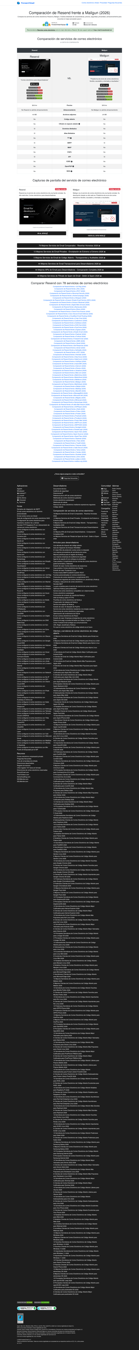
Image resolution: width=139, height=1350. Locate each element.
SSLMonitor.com (22, 781)
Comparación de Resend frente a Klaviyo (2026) (69, 368)
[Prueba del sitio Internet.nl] (34, 90)
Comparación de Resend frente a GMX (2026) (69, 341)
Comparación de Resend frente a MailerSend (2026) (69, 377)
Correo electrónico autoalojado (63, 500)
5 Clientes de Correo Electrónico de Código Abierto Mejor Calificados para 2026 (72, 676)
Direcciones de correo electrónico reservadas (32, 770)
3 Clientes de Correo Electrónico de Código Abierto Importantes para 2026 (76, 875)
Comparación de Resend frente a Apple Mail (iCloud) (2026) (69, 305)
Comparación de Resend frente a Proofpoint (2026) (69, 418)
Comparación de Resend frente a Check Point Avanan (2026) (69, 311)
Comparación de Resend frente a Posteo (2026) (70, 413)
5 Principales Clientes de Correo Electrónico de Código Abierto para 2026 (76, 685)
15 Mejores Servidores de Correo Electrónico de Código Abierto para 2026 (76, 726)
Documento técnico (59, 489)
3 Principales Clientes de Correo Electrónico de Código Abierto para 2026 (76, 812)
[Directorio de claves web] (71, 171)
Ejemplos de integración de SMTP (28, 509)
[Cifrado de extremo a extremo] (72, 161)
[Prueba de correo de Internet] (46, 1308)
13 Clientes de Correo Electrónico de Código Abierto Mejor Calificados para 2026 (73, 803)
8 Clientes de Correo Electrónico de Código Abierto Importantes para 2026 (76, 1002)
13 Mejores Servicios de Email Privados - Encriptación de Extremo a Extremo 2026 (69, 251)
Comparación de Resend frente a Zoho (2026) (69, 457)
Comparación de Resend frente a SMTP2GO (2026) (69, 425)
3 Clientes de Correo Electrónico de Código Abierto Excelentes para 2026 (76, 1211)
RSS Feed (107, 504)
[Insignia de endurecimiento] (20, 1318)
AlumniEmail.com (23, 772)
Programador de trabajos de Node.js (65, 602)
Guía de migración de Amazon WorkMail (66, 548)
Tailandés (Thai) (115, 559)
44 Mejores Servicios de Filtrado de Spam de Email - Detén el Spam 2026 (68, 275)
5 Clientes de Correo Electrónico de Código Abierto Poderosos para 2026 (76, 1138)
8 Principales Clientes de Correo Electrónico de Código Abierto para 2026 (76, 1030)
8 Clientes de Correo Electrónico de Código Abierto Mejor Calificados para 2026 (72, 785)
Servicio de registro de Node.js (63, 604)
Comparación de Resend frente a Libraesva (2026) (70, 370)
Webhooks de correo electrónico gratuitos (67, 498)
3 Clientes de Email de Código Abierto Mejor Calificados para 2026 (74, 657)
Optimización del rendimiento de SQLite (66, 613)
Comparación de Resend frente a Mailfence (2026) (69, 379)
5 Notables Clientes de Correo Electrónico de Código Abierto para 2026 (75, 1220)
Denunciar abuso (104, 530)
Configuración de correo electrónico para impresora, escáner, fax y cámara (30, 521)
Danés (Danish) (117, 496)
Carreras (104, 536)
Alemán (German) (115, 513)
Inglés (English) (117, 502)
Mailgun (104, 55)
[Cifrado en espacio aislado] (79, 124)
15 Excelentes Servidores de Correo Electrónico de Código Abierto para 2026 (75, 698)
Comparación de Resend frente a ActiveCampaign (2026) (69, 295)
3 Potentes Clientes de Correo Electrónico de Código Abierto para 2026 (75, 1266)
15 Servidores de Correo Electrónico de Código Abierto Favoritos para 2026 (75, 735)
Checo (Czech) (116, 494)
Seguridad (104, 518)
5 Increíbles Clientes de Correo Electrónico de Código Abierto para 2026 (75, 1229)
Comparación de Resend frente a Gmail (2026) (69, 348)
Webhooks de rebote (60, 502)
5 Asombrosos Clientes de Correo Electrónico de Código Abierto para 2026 (75, 975)
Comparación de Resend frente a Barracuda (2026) (69, 307)
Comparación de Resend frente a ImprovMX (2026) (69, 364)
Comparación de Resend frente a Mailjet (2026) (69, 386)
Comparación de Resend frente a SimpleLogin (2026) (69, 429)
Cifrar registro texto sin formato (29, 768)
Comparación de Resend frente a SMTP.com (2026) (69, 423)
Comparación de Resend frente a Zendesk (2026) (69, 454)
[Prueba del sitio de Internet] (26, 1308)
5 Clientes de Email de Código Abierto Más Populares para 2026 (75, 667)
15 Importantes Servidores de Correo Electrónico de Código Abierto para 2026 (76, 744)
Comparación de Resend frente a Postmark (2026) (69, 416)
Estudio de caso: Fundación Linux (64, 570)
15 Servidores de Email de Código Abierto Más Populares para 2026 (74, 662)
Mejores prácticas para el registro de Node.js (68, 554)
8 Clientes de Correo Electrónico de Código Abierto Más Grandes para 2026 (75, 1111)
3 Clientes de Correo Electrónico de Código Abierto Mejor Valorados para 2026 (76, 1166)
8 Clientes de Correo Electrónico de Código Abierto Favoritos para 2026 (75, 739)
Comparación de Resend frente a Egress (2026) (70, 329)
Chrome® (22, 500)
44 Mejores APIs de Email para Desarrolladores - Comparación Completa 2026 (68, 269)
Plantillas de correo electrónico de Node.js (67, 600)
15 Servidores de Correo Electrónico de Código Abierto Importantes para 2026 (76, 871)
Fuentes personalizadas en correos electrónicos (69, 575)
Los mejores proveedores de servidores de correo (70, 552)
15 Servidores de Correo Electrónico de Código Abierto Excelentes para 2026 (75, 1079)
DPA (102, 527)
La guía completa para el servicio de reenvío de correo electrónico (75, 586)
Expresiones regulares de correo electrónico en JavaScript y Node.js (76, 579)
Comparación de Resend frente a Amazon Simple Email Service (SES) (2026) (69, 300)
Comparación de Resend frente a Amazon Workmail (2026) (69, 302)
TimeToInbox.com (23, 774)
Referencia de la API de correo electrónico (67, 495)
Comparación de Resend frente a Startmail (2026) (69, 438)
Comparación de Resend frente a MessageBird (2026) (69, 393)
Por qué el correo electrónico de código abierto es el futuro (72, 627)
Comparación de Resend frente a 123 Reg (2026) (69, 286)
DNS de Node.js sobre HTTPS (63, 597)
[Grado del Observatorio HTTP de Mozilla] (34, 95)
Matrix (105, 500)
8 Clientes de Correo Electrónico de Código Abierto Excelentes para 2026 (76, 1084)
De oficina (22, 498)
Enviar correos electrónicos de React (65, 616)
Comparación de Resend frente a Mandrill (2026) (69, 391)
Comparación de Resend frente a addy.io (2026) (69, 459)
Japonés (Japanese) (115, 531)
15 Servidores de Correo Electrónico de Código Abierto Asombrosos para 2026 (76, 1098)
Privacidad (103, 3)
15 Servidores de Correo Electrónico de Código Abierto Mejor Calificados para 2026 (73, 671)
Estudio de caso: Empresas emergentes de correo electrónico (73, 618)
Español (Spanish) (115, 551)
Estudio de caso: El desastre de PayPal (66, 607)
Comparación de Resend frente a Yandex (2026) (69, 452)
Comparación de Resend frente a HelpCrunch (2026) (69, 359)
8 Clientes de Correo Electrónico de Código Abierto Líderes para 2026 (75, 1066)
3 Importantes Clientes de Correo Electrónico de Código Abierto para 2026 (76, 748)
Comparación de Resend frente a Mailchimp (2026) (69, 375)
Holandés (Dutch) (115, 499)
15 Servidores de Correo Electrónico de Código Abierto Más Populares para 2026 (73, 789)
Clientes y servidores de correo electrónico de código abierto (75, 631)
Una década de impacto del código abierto (67, 545)
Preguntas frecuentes (115, 3)
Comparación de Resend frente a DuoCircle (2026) (69, 327)
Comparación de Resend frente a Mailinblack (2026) (69, 384)
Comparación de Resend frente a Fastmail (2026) (69, 334)
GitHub (105, 493)
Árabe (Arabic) (116, 488)
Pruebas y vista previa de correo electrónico (68, 582)
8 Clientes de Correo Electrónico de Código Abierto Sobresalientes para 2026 (75, 1075)
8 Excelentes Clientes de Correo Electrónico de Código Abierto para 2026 (76, 830)
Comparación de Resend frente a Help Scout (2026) (69, 357)
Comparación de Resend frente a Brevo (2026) (69, 309)
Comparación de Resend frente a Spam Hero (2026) (69, 432)
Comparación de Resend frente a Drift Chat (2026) (69, 325)
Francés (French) (114, 509)
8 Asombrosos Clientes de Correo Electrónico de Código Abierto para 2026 (75, 848)
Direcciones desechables (25, 763)
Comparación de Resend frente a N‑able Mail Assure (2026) (69, 404)
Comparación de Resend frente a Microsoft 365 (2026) (69, 395)
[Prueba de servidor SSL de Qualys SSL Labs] (34, 98)
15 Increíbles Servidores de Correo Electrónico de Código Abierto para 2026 (75, 1225)
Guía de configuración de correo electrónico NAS (33, 518)
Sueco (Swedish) (115, 555)
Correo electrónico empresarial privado (30, 756)
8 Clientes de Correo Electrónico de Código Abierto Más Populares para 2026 (75, 794)
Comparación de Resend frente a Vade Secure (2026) (70, 447)
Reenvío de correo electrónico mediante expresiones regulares (74, 504)
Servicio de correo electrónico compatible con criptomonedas (73, 591)
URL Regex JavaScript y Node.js (64, 625)
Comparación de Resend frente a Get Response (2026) (69, 345)
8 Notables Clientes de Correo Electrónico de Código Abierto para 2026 (75, 839)
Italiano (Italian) (117, 528)
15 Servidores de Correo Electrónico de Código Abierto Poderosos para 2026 (75, 1134)
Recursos (21, 753)
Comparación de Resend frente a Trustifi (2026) (69, 443)
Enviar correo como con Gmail (27, 516)
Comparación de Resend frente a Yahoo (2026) (69, 450)
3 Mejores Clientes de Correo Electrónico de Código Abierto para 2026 (75, 893)
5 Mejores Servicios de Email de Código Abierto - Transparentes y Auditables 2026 (69, 257)
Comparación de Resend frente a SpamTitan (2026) (69, 436)
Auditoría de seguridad (61, 491)
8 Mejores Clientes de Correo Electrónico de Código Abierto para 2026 (75, 857)
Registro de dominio (24, 765)
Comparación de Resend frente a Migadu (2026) (69, 398)
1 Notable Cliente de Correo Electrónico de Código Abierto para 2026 (74, 712)
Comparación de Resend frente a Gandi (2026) (69, 343)
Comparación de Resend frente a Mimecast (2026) (69, 400)
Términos (104, 523)
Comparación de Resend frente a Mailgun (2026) (69, 382)
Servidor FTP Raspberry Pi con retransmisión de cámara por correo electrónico (33, 526)
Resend (34, 56)
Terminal (22, 502)
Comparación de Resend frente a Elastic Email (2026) (69, 332)
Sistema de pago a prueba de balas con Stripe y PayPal (72, 620)
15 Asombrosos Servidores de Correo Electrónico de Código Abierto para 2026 (76, 716)
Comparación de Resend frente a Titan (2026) (69, 441)
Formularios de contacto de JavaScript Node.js (69, 595)
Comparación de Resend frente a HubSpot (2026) (69, 361)
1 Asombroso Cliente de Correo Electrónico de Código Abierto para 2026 (75, 721)
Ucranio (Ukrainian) (115, 565)
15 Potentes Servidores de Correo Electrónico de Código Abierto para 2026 (75, 1261)
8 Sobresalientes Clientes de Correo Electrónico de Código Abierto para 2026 (75, 821)
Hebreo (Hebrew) (115, 517)
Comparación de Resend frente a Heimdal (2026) (69, 354)
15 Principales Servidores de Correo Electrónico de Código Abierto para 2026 (75, 680)
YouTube (106, 502)
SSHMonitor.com (22, 779)
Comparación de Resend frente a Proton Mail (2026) (69, 420)
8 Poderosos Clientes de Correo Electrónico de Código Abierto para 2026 (76, 757)
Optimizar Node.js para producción (65, 588)
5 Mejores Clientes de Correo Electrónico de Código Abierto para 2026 (75, 730)
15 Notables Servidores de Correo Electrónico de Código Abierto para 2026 (75, 707)
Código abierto (58, 507)
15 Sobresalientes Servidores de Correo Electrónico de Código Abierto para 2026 (74, 689)
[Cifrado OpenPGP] (73, 166)
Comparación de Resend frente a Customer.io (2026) (69, 320)
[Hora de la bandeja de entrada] (71, 138)
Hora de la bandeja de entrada (27, 761)
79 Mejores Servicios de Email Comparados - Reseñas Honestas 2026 (69, 245)
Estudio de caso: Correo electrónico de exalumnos (70, 566)
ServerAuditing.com (23, 777)
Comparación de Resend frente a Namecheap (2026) (69, 402)
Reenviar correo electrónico (46, 30)
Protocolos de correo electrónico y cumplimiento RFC (71, 577)
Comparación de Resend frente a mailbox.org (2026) (69, 461)
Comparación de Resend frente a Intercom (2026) (69, 366)
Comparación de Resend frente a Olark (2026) (69, 409)
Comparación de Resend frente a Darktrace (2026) (69, 323)
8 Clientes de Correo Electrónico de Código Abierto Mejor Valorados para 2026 (76, 930)
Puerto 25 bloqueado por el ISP (27, 749)
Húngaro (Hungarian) (115, 521)
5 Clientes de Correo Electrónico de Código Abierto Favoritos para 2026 (75, 866)
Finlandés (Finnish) (115, 505)
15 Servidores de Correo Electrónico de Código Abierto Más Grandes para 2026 (76, 1107)
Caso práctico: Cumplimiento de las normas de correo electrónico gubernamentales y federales (75, 562)
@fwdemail (105, 498)
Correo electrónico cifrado (90, 3)
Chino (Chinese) (115, 491)
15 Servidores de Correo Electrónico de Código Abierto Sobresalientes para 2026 (71, 1070)
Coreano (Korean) (115, 535)
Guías (19, 506)
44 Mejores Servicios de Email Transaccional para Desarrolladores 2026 (68, 263)
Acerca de (104, 516)
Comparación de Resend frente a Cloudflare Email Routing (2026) (69, 316)
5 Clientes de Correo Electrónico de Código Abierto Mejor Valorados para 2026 (76, 1039)
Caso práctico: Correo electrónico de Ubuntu (68, 568)
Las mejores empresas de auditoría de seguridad (69, 557)
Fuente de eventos (104, 512)
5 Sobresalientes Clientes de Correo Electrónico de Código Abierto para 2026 (75, 694)
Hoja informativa (105, 490)
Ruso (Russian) (117, 548)
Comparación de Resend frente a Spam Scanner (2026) (69, 434)
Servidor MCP (58, 584)
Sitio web (35, 84)
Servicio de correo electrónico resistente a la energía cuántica (74, 609)
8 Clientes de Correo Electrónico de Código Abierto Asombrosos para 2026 (75, 1102)
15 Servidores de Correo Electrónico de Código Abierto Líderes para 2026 (76, 1061)
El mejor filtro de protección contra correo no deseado (71, 550)
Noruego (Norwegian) (116, 539)
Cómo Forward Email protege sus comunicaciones (70, 622)
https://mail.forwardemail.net (102, 30)
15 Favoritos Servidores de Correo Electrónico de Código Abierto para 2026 (75, 1243)
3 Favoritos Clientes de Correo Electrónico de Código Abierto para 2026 (75, 1247)
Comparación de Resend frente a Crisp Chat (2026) (69, 318)
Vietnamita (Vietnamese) (116, 569)
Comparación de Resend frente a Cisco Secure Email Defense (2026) (69, 314)
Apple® (19, 489)
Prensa (103, 534)
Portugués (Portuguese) (116, 545)
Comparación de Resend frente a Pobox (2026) (69, 411)
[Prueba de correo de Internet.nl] (34, 93)
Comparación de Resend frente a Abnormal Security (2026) (69, 293)
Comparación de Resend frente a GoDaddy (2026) (69, 350)
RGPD (103, 525)
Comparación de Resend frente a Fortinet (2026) (69, 336)
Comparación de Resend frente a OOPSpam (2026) (69, 407)
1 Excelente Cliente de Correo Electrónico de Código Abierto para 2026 (75, 703)
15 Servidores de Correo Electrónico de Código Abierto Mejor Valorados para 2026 (73, 925)
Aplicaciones (22, 485)
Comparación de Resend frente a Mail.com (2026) (69, 373)
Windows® (20, 491)
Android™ (22, 493)
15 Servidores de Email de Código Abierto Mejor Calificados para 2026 (75, 653)
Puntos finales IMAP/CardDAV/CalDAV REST (68, 573)
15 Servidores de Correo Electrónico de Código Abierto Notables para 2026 (75, 1089)
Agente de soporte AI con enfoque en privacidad (69, 559)
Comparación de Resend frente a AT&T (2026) (69, 291)
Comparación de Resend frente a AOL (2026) (69, 289)
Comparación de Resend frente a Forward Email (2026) (69, 339)
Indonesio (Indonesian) (116, 525)
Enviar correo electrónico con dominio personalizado (29, 512)
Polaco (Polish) (116, 542)
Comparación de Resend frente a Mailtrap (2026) (69, 388)
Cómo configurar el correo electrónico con (31, 530)
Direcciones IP (58, 493)
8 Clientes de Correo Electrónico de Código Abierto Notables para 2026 (75, 1093)
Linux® (21, 495)
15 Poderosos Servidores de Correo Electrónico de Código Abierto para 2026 (75, 753)
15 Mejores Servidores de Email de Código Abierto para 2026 (75, 637)
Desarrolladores (60, 485)
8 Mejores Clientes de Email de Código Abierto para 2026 (76, 641)
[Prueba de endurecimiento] (34, 87)
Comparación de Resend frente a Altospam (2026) (69, 298)
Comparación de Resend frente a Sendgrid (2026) (69, 427)
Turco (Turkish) (116, 562)
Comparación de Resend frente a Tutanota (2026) (69, 445)
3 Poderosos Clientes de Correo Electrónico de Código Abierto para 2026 (76, 884)
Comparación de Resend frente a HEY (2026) (69, 352)
